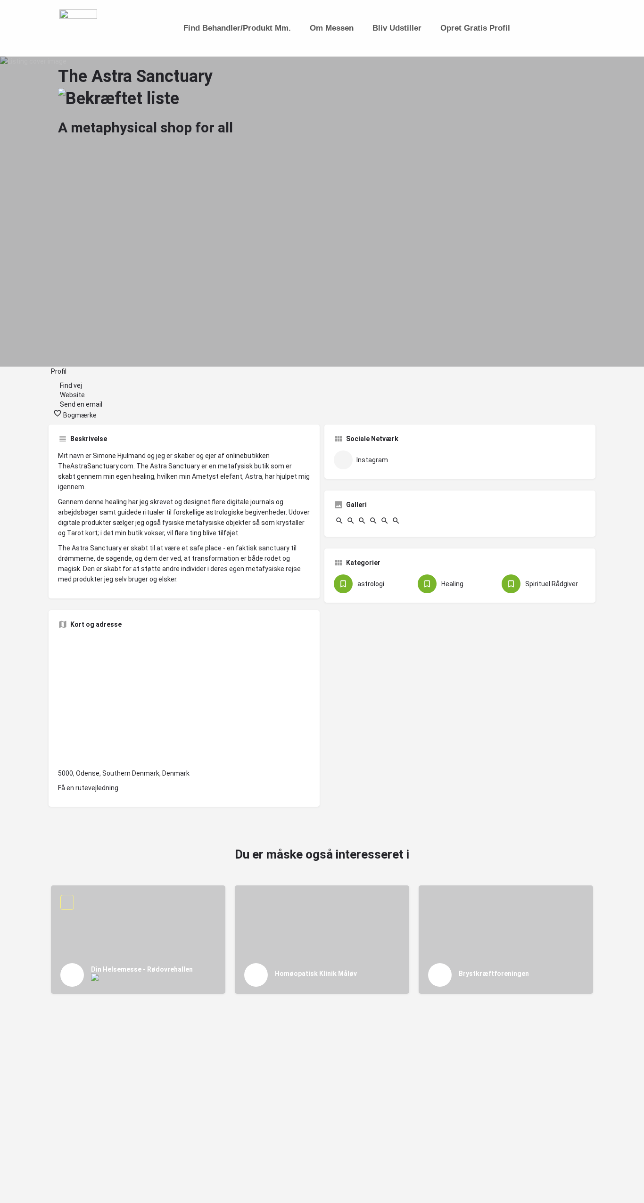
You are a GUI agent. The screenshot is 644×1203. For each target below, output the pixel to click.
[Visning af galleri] (339, 522)
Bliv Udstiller (396, 28)
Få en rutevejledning (88, 788)
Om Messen (332, 28)
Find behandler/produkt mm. (237, 28)
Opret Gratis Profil (475, 28)
